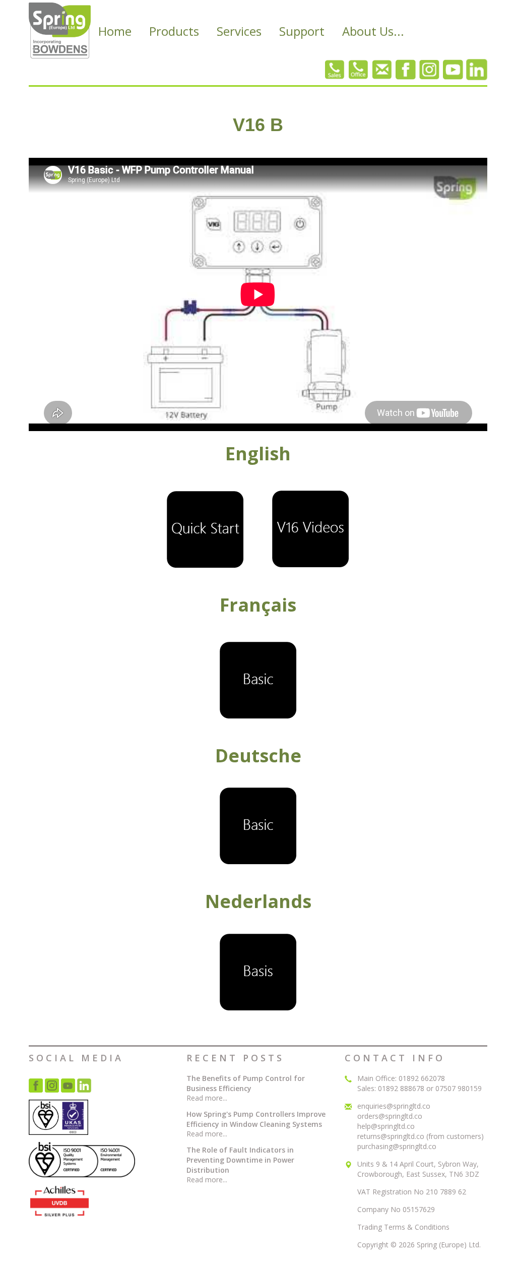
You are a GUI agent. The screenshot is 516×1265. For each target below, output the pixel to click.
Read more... (206, 1098)
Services (239, 31)
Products (174, 31)
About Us (373, 31)
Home (115, 31)
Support (302, 31)
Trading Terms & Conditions (403, 1227)
